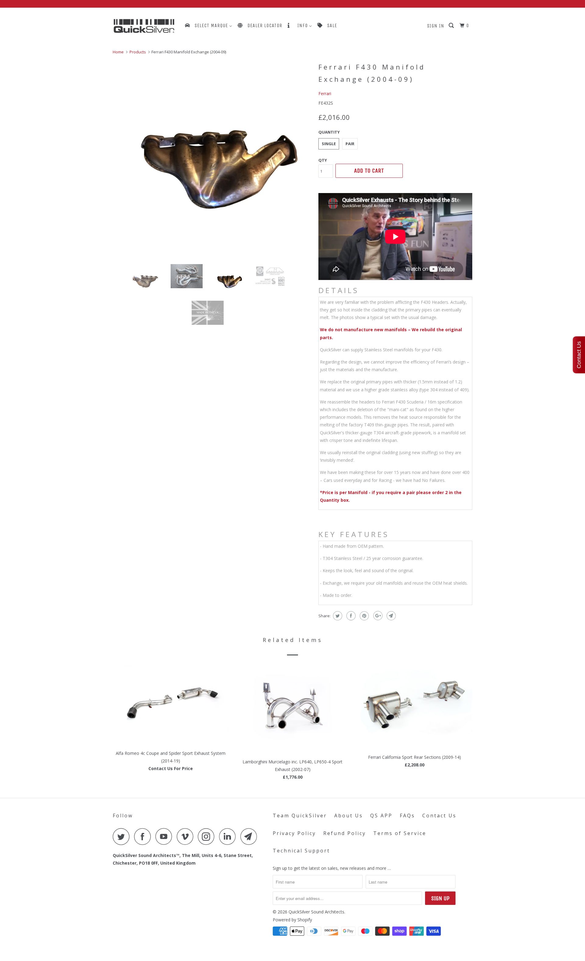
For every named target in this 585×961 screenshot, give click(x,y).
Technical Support (301, 850)
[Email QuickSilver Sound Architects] (250, 836)
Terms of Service (399, 833)
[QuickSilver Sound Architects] (144, 26)
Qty (322, 160)
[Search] (452, 25)
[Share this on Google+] (377, 615)
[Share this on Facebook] (350, 615)
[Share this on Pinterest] (363, 615)
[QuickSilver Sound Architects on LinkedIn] (229, 836)
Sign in (435, 26)
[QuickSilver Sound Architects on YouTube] (165, 836)
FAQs (407, 815)
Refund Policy (344, 833)
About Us (348, 815)
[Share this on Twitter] (337, 615)
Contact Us (439, 815)
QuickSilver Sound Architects (316, 912)
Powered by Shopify (292, 920)
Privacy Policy (294, 833)
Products (137, 52)
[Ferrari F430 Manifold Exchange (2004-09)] (212, 160)
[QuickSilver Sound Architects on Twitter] (123, 836)
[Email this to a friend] (390, 615)
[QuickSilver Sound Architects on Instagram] (208, 836)
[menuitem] (208, 25)
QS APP (381, 815)
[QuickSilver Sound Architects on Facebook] (144, 836)
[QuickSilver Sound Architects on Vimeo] (187, 836)
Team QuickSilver (300, 815)
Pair (350, 143)
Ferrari (324, 93)
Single (329, 143)
